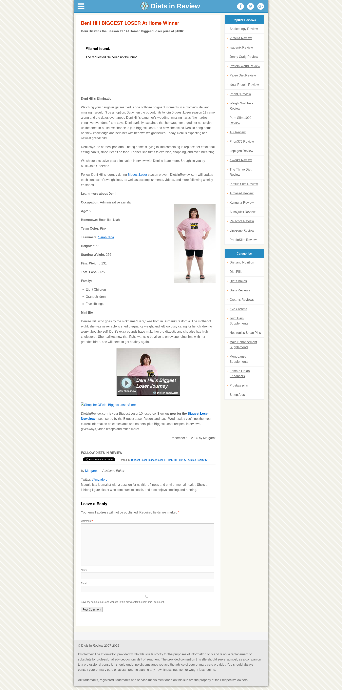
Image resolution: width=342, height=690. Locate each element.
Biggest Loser (137, 174)
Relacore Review (242, 221)
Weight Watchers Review (241, 106)
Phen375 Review (242, 141)
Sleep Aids (237, 394)
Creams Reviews (242, 299)
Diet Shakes (238, 281)
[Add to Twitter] (250, 6)
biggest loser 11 (157, 459)
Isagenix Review (241, 47)
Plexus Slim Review (244, 184)
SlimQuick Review (243, 212)
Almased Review (242, 193)
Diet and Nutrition (242, 262)
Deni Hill (173, 459)
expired (192, 459)
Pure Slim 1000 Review (240, 120)
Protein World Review (245, 66)
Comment (87, 520)
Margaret (91, 470)
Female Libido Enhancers (240, 373)
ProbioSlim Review (243, 239)
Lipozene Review (242, 230)
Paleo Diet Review (243, 75)
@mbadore (99, 479)
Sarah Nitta (106, 237)
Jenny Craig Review (244, 56)
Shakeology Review (244, 29)
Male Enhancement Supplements (243, 344)
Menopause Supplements (239, 359)
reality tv (202, 459)
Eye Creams (238, 309)
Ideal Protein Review (244, 84)
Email (84, 583)
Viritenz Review (241, 38)
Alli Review (238, 132)
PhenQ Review (240, 94)
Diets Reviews (240, 290)
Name (84, 570)
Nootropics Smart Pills (245, 332)
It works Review (241, 160)
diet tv (182, 459)
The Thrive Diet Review (240, 172)
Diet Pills (236, 271)
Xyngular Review (242, 202)
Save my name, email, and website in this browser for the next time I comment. (122, 601)
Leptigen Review (241, 151)
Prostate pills (239, 385)
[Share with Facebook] (240, 6)
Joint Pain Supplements (239, 321)
